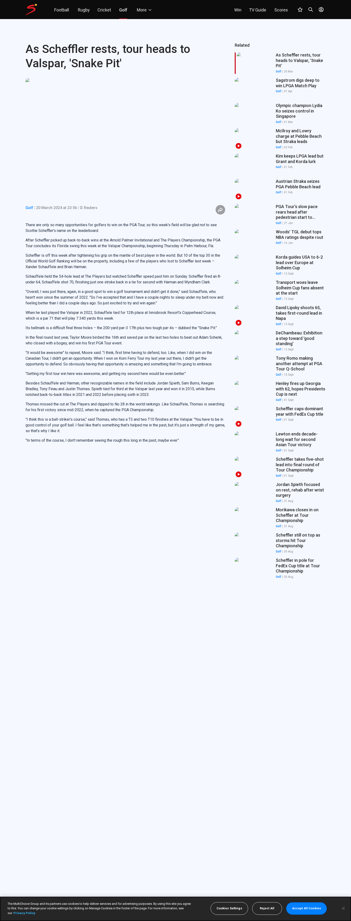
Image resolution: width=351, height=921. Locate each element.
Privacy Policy (24, 913)
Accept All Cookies (306, 908)
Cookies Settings (229, 908)
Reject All (267, 908)
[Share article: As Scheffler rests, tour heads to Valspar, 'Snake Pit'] (220, 210)
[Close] (343, 908)
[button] (280, 88)
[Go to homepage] (31, 9)
